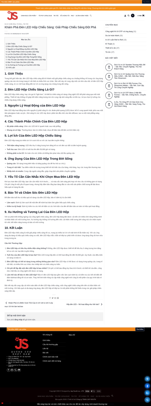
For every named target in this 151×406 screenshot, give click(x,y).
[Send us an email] (12, 370)
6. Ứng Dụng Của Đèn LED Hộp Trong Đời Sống (23, 57)
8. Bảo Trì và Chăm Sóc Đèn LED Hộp (20, 62)
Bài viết (45, 353)
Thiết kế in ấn (110, 48)
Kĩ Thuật (108, 44)
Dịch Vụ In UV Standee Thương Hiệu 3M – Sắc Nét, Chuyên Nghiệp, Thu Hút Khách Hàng (129, 67)
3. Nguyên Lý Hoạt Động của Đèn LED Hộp (21, 49)
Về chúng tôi (65, 15)
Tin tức (56, 15)
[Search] (128, 16)
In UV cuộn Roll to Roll (13, 24)
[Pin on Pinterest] (58, 298)
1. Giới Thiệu (10, 44)
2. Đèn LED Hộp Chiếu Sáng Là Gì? (19, 46)
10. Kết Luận (10, 67)
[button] (91, 16)
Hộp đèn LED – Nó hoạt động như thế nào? (83, 304)
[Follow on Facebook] (8, 370)
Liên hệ (45, 349)
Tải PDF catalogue (45, 15)
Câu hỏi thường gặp (50, 344)
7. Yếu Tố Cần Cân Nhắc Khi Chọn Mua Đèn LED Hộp (26, 60)
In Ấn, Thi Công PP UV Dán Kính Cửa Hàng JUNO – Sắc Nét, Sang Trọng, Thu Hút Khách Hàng (129, 104)
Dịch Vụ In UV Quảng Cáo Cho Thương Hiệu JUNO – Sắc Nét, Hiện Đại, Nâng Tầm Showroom (129, 76)
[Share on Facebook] (50, 298)
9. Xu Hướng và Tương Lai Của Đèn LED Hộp (23, 65)
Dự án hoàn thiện (82, 15)
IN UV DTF (25, 33)
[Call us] (15, 370)
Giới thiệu (46, 340)
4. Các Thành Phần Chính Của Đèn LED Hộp (22, 52)
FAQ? (72, 15)
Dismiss (111, 404)
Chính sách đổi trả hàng (52, 361)
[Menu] (132, 15)
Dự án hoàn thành (112, 36)
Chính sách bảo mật (50, 357)
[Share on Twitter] (52, 298)
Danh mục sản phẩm (28, 15)
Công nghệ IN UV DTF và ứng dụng (119, 31)
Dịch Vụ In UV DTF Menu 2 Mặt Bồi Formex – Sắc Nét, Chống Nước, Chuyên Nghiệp (130, 95)
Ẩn (29, 39)
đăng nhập (18, 320)
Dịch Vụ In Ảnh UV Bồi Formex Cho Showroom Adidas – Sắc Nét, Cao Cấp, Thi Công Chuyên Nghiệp (129, 85)
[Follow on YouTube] (19, 370)
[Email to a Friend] (55, 298)
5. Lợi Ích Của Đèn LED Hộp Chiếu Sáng (21, 54)
